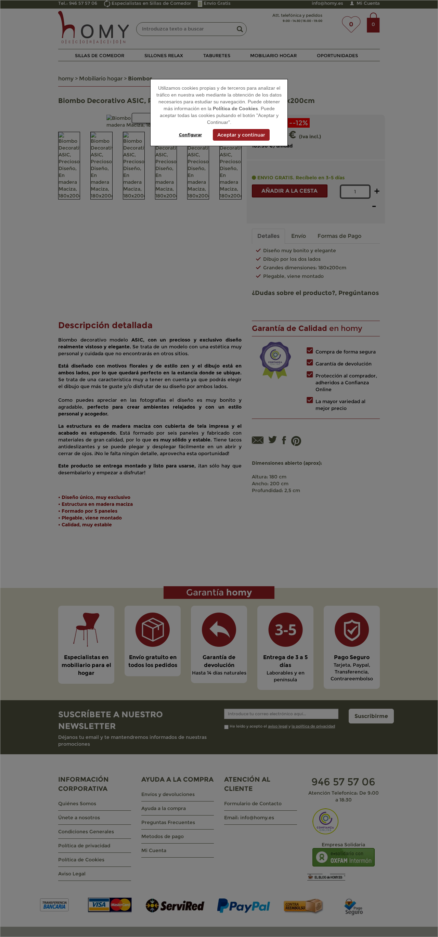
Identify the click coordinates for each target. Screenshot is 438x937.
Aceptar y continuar (241, 135)
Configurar (190, 134)
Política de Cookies (235, 108)
